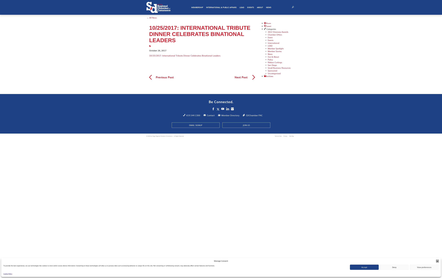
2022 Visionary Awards (278, 31)
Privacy (286, 136)
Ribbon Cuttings (275, 62)
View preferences (424, 267)
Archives (269, 76)
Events (250, 7)
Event (270, 37)
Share (267, 23)
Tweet (267, 26)
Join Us (246, 125)
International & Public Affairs (221, 7)
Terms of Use (278, 136)
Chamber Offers (275, 34)
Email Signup (195, 125)
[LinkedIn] (227, 109)
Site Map (291, 136)
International (273, 43)
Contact (211, 115)
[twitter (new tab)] (218, 109)
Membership (197, 7)
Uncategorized (274, 73)
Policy (270, 59)
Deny (394, 267)
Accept (364, 267)
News (268, 7)
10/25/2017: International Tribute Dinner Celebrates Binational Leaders (184, 55)
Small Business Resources (279, 67)
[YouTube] (222, 109)
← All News (152, 17)
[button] (437, 261)
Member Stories (275, 51)
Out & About (273, 56)
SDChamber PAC (254, 115)
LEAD (242, 7)
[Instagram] (232, 109)
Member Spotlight (276, 48)
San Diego (272, 65)
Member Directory (230, 115)
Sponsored (272, 70)
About (260, 7)
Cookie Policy (7, 274)
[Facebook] (213, 109)
